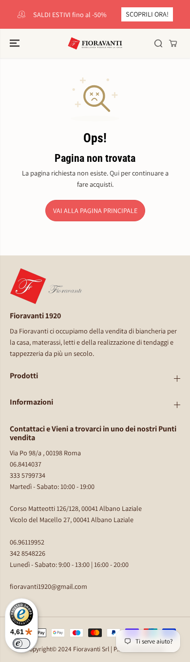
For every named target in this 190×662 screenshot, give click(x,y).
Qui (114, 172)
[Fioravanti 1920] (95, 43)
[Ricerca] (158, 43)
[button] (15, 43)
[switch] (21, 643)
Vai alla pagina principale (95, 210)
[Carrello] (173, 43)
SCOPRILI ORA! (147, 14)
